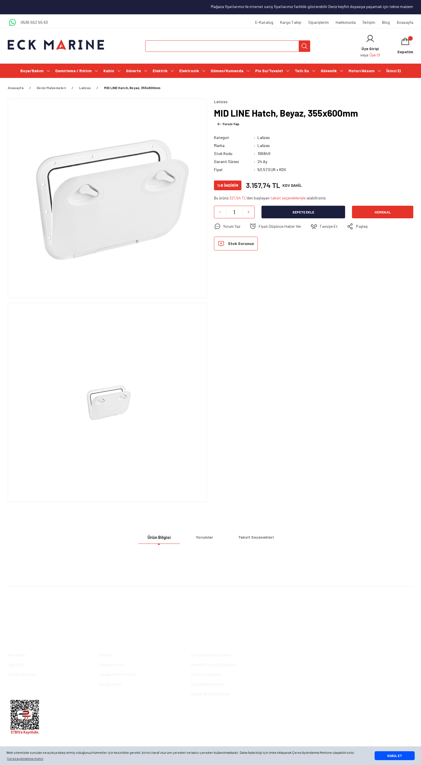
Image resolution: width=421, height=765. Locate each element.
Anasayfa (405, 22)
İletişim (369, 22)
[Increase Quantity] (248, 212)
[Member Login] (370, 38)
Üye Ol (374, 54)
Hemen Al (383, 212)
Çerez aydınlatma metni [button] (25, 758)
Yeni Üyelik (16, 654)
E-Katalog (264, 22)
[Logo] (56, 45)
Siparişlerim (318, 22)
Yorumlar (204, 537)
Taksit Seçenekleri (256, 537)
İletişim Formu (111, 664)
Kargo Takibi (110, 684)
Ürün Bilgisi (159, 537)
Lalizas (263, 137)
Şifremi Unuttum (22, 674)
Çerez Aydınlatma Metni (211, 654)
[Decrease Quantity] (220, 212)
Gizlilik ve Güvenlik (206, 674)
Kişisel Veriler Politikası (211, 693)
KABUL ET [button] (394, 756)
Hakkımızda (346, 22)
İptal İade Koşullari (207, 684)
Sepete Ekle (303, 212)
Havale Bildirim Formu (118, 674)
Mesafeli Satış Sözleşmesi (213, 664)
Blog (386, 22)
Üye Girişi (15, 664)
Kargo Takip (290, 22)
